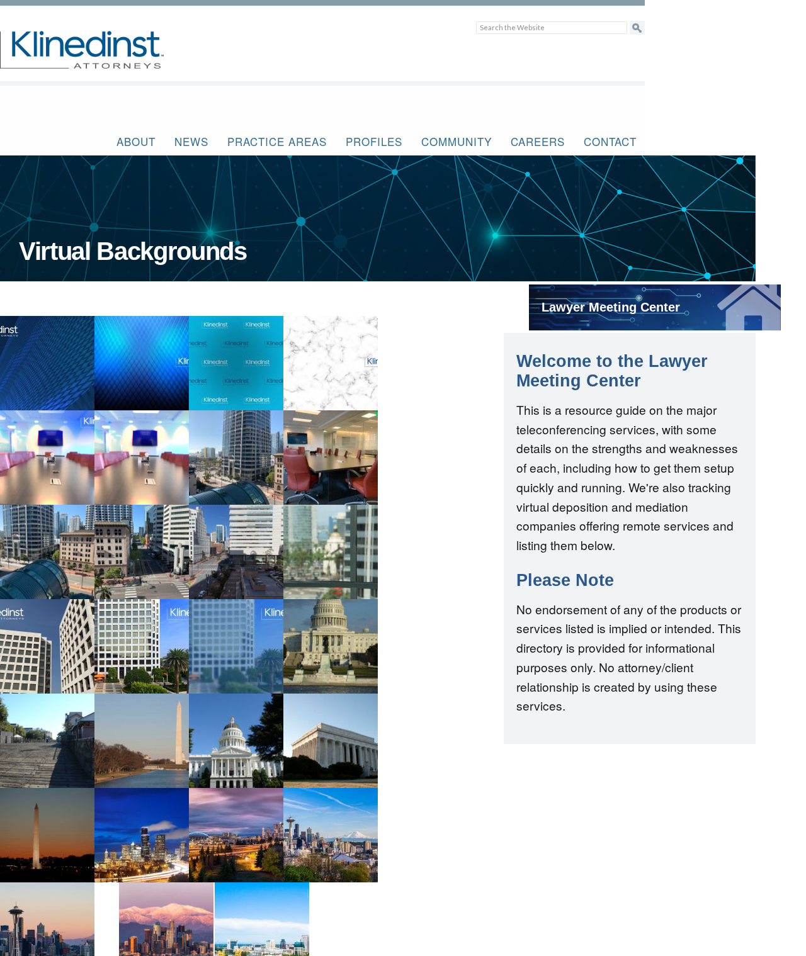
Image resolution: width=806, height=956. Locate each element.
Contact (610, 141)
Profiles (374, 141)
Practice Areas (277, 141)
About (136, 141)
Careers (538, 141)
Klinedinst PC (104, 57)
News (191, 141)
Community (456, 141)
